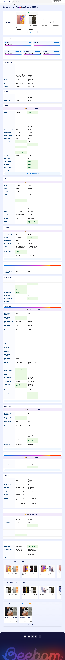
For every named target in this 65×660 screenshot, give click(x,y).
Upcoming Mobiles (14, 4)
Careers (21, 640)
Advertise (32, 640)
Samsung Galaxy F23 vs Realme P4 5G (12, 576)
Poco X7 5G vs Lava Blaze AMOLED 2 (29, 597)
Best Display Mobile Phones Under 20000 (32, 173)
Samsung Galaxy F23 (20, 26)
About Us (16, 640)
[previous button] (5, 571)
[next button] (60, 571)
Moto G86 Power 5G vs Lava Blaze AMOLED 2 (48, 597)
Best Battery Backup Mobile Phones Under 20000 (32, 470)
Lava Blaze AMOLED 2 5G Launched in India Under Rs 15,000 (25, 618)
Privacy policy (38, 640)
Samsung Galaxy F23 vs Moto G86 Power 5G (48, 576)
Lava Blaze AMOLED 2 (32, 26)
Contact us (26, 640)
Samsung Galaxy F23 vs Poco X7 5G (29, 576)
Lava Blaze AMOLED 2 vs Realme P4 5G (12, 597)
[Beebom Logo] (7, 1)
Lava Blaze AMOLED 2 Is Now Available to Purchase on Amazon (11, 618)
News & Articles (41, 4)
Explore (5, 4)
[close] (25, 15)
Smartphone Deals (51, 4)
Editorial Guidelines (47, 640)
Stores (58, 4)
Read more (60, 8)
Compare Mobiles (23, 4)
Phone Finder (32, 4)
